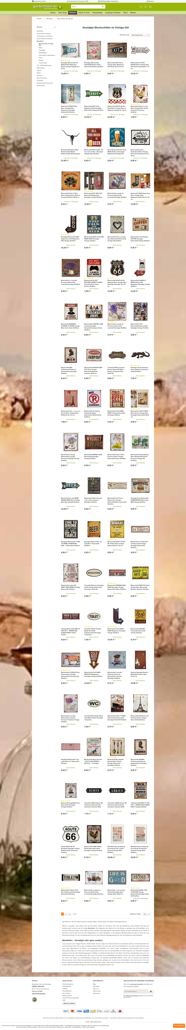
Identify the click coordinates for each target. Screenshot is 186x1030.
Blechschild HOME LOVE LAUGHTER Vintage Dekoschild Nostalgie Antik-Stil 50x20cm (140, 893)
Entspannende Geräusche (45, 83)
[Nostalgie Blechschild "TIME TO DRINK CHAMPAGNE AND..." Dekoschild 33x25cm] (71, 529)
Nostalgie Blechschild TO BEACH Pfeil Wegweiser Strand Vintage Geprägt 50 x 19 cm (70, 65)
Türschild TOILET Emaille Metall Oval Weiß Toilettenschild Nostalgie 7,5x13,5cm (92, 631)
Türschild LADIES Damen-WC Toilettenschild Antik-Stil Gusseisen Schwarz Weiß (117, 805)
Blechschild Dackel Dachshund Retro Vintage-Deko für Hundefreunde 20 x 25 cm (140, 152)
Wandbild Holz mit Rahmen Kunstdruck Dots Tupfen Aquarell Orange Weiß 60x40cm (116, 849)
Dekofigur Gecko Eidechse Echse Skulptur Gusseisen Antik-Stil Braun (139, 369)
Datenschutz (97, 991)
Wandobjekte (43, 53)
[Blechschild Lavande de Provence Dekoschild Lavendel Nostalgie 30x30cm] (117, 181)
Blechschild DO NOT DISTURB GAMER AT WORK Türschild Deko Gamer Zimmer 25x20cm (93, 283)
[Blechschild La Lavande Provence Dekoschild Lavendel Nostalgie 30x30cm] (71, 268)
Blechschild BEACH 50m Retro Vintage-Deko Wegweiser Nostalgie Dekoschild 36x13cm (69, 109)
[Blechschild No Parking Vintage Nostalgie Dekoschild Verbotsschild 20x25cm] (94, 398)
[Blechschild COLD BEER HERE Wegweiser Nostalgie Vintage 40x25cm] (117, 616)
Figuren (39, 70)
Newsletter (96, 986)
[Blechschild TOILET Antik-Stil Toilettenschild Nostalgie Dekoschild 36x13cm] (71, 877)
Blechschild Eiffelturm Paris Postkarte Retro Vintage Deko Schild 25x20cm (140, 718)
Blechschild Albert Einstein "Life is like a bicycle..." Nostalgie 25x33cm (93, 500)
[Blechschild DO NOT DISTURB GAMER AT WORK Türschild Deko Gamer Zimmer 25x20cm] (94, 268)
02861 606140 (38, 986)
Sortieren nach (124, 35)
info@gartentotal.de (38, 993)
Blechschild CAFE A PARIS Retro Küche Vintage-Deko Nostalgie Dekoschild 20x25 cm (140, 414)
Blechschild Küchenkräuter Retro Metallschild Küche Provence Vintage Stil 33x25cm (140, 457)
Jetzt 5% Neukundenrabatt (70, 998)
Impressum (96, 993)
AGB (63, 1000)
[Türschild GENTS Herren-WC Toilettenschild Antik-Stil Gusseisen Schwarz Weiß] (94, 790)
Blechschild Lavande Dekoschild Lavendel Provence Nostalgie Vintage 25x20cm (70, 457)
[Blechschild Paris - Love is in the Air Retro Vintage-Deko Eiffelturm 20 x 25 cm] (71, 398)
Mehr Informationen (89, 1027)
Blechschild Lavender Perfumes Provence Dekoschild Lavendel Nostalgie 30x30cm (115, 675)
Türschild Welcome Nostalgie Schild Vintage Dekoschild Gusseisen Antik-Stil (94, 587)
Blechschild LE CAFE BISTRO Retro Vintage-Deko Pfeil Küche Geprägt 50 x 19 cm (140, 65)
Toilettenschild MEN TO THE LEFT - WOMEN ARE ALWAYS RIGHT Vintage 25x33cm (140, 805)
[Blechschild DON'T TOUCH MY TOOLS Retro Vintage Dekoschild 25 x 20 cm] (117, 529)
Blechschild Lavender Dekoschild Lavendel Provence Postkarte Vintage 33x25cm (70, 718)
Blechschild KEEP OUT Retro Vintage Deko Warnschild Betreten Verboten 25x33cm (140, 587)
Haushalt (39, 75)
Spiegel (41, 60)
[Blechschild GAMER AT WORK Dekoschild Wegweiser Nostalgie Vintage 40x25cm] (140, 268)
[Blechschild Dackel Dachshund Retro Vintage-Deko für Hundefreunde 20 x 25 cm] (140, 137)
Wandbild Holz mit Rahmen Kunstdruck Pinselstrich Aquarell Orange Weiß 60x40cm (139, 849)
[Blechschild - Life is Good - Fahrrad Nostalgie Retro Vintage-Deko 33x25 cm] (117, 877)
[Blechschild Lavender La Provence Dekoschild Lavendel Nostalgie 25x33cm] (94, 877)
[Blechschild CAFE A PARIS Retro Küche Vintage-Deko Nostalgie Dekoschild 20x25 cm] (140, 398)
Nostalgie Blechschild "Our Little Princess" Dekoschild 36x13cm (70, 761)
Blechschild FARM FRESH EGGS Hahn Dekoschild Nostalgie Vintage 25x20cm (93, 848)
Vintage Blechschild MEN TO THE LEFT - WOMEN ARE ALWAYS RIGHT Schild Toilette (70, 631)
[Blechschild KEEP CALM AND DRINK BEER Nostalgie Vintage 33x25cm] (94, 224)
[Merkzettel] (140, 7)
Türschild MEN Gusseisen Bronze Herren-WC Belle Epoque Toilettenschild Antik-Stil (116, 370)
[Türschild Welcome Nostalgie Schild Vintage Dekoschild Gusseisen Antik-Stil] (94, 572)
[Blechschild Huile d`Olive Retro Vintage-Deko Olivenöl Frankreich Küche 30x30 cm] (71, 181)
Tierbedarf (40, 80)
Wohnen (39, 27)
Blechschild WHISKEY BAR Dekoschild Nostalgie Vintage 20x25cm (93, 456)
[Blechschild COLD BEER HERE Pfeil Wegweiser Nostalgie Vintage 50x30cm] (94, 660)
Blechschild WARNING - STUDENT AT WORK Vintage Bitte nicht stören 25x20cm (70, 326)
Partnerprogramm (67, 984)
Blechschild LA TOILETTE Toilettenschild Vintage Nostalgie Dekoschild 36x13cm (139, 544)
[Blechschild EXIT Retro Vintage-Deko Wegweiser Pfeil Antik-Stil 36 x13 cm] (117, 50)
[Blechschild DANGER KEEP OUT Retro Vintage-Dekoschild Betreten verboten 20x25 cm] (94, 355)
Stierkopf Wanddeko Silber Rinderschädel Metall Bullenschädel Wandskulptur (70, 151)
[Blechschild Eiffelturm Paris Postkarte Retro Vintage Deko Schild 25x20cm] (140, 703)
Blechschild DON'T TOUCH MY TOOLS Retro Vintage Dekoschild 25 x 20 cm (116, 543)
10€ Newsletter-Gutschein (109, 1)
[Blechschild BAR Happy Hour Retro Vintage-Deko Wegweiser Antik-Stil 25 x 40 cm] (140, 181)
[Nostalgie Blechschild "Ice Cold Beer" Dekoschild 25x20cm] (94, 529)
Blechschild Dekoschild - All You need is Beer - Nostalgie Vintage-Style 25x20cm (93, 151)
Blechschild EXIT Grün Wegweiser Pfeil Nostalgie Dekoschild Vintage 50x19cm (93, 108)
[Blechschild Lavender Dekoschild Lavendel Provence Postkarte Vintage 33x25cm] (71, 703)
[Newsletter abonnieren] (151, 991)
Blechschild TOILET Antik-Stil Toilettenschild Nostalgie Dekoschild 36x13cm (70, 892)
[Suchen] (103, 7)
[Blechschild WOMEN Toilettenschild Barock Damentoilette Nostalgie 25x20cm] (140, 747)
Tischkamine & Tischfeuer (45, 36)
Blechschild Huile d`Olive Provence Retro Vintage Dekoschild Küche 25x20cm (117, 456)
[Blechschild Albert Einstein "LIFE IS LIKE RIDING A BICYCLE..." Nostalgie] (94, 747)
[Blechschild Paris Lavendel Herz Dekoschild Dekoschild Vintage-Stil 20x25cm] (117, 224)
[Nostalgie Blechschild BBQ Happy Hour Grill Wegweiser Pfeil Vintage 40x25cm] (71, 224)
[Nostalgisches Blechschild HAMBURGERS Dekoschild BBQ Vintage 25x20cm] (140, 485)
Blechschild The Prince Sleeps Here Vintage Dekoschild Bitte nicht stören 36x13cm (117, 501)
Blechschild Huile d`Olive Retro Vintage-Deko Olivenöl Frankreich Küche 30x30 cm (70, 195)
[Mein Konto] (145, 7)
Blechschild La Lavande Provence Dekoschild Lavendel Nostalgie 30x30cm (70, 282)
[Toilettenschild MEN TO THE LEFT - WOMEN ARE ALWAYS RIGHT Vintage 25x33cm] (140, 790)
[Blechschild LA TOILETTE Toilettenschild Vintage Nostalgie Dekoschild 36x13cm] (140, 529)
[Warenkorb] (151, 7)
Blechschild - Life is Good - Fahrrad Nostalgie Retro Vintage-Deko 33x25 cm (117, 892)
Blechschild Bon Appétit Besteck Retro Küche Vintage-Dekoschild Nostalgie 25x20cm (116, 762)
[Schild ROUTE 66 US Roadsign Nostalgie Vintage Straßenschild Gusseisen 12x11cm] (71, 834)
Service (151, 1)
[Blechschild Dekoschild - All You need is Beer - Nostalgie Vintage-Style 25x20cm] (94, 137)
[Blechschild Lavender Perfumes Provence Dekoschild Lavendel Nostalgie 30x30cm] (117, 660)
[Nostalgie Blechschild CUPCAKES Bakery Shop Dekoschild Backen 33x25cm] (94, 50)
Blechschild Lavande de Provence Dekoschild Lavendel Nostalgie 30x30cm (117, 195)
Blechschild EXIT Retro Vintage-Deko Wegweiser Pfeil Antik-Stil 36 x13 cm (116, 64)
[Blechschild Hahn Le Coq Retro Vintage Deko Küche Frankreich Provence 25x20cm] (140, 93)
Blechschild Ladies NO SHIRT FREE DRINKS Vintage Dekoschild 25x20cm (70, 587)
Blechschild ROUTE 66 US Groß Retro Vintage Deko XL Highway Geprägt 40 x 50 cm (117, 108)
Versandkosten (67, 991)
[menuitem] (88, 7)
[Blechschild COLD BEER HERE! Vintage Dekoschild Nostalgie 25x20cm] (117, 398)
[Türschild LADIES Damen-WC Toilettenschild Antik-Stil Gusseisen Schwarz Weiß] (117, 790)
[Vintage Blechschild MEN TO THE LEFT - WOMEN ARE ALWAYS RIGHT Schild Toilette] (71, 616)
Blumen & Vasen (42, 78)
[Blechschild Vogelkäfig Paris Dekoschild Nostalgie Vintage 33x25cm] (71, 790)
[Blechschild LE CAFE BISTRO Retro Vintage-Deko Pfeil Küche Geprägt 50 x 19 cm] (140, 50)
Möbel (39, 73)
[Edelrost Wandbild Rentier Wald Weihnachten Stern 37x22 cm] (140, 660)
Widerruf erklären (69, 1003)
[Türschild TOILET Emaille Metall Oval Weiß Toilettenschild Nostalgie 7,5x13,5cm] (94, 616)
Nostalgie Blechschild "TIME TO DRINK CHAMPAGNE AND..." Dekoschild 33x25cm (70, 543)
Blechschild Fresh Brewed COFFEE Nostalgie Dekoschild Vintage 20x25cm (140, 239)
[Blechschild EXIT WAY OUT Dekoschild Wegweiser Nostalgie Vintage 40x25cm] (94, 181)
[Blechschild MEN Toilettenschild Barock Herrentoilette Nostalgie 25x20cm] (71, 355)
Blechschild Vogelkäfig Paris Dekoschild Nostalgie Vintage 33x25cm (70, 805)
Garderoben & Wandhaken (47, 55)
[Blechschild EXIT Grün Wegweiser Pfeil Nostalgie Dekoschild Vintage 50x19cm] (94, 93)
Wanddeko (40, 41)
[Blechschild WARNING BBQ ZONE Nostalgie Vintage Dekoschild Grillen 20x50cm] (117, 572)
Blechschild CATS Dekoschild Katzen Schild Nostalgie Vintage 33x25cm (140, 326)
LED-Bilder (42, 50)
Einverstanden (179, 1025)
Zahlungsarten (66, 986)
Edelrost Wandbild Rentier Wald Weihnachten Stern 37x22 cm (139, 674)
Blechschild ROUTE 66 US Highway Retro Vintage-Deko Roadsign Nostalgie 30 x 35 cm (117, 283)
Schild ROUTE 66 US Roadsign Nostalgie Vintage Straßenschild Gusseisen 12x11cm (70, 849)
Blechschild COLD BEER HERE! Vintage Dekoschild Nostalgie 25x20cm (116, 413)
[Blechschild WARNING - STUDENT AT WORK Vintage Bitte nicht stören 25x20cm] (71, 311)
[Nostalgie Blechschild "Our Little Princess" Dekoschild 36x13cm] (71, 747)
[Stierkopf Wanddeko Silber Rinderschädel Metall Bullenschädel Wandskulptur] (71, 137)
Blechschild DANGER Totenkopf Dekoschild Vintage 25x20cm (138, 630)
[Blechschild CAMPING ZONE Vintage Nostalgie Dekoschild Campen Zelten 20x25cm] (94, 311)
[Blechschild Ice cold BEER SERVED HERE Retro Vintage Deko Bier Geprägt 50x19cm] (71, 485)
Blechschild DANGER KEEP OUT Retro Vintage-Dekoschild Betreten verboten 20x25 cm (93, 370)
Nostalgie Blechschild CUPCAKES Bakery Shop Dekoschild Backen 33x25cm (93, 64)
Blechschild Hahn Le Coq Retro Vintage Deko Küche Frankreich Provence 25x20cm (139, 109)
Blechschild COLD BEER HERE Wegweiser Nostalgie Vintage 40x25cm (116, 630)
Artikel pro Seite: (135, 914)
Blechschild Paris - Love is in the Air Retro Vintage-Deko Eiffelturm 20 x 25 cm (70, 413)
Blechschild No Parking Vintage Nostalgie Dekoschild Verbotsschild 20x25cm (92, 414)
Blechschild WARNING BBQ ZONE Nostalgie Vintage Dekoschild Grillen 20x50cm (117, 587)
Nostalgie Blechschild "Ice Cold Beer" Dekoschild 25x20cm (93, 543)
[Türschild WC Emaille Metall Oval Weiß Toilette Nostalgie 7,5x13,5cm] (94, 703)
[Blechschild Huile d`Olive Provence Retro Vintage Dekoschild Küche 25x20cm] (117, 442)
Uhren (41, 58)
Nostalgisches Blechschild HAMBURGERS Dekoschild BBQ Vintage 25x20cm (139, 500)
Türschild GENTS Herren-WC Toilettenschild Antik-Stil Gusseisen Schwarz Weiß (93, 805)
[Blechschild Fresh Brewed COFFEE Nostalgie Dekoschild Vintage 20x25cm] (140, 224)
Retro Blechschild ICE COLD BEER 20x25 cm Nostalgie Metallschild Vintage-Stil (117, 151)
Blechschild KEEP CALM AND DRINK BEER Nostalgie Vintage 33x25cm (94, 239)
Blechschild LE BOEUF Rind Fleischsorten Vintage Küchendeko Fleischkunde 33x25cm (70, 675)
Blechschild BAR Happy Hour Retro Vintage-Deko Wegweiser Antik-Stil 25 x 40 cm (140, 196)
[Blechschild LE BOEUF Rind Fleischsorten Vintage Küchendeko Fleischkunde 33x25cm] (71, 660)
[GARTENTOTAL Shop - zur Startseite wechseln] (47, 7)
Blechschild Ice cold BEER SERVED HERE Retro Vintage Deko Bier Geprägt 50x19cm (70, 500)
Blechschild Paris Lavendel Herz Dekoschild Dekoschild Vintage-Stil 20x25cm (117, 239)
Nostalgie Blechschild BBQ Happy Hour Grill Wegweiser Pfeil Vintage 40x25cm (70, 239)
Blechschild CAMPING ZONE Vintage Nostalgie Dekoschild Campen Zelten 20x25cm (93, 327)
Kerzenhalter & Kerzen (44, 33)
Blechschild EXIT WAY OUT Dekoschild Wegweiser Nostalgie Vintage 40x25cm (93, 195)
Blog (94, 984)
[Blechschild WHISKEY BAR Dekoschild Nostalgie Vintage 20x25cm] (94, 442)
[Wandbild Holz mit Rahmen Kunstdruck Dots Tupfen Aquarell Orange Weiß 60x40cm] (117, 834)
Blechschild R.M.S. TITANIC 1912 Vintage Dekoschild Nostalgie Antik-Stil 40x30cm (117, 718)
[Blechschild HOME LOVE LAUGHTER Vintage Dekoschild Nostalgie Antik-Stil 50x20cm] (140, 877)
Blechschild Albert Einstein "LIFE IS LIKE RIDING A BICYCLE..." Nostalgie (93, 761)
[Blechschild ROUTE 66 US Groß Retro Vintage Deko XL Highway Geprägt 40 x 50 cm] (117, 93)
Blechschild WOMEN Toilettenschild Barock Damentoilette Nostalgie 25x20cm (139, 762)
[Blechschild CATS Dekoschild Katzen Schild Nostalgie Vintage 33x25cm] (140, 311)
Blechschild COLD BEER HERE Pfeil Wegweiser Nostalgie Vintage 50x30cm (93, 674)
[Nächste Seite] (65, 914)
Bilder (40, 47)
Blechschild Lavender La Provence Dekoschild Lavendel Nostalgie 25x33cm (93, 892)
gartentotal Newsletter (136, 984)
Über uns (96, 988)
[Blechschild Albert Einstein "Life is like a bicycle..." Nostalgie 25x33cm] (94, 485)
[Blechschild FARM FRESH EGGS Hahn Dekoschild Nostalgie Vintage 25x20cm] (94, 834)
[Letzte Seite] (69, 914)
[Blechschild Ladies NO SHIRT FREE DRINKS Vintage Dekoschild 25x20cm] (71, 572)
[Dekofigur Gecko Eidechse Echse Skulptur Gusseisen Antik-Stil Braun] (140, 355)
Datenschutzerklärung (132, 995)
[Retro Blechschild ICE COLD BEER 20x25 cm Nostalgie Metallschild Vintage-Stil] (117, 137)
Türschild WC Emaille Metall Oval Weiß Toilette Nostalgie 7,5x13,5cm (93, 718)
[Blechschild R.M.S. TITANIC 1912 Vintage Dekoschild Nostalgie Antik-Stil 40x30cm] (117, 703)
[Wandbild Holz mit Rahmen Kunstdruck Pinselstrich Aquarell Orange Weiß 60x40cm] (140, 834)
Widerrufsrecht (66, 995)
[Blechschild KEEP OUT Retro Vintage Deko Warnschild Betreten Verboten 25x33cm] (140, 572)
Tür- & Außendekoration (44, 65)
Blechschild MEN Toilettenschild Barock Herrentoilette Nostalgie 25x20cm (69, 370)
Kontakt (64, 988)
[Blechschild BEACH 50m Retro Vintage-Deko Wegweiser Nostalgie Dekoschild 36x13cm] (71, 93)
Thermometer (43, 63)
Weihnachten (41, 85)
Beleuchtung (40, 68)
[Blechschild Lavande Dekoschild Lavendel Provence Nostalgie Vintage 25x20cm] (71, 442)
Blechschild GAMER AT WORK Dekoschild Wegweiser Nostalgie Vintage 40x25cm (140, 283)
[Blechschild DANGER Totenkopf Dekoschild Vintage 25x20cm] (140, 616)
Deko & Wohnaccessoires (45, 38)
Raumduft (40, 31)
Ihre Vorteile (66, 993)
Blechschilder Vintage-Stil (46, 44)
